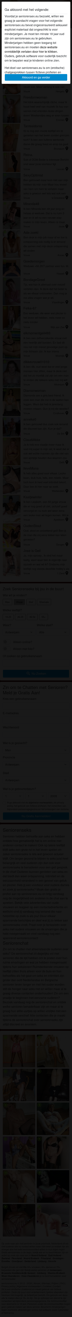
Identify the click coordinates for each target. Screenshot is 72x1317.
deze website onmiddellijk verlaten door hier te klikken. (31, 49)
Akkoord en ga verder (36, 77)
